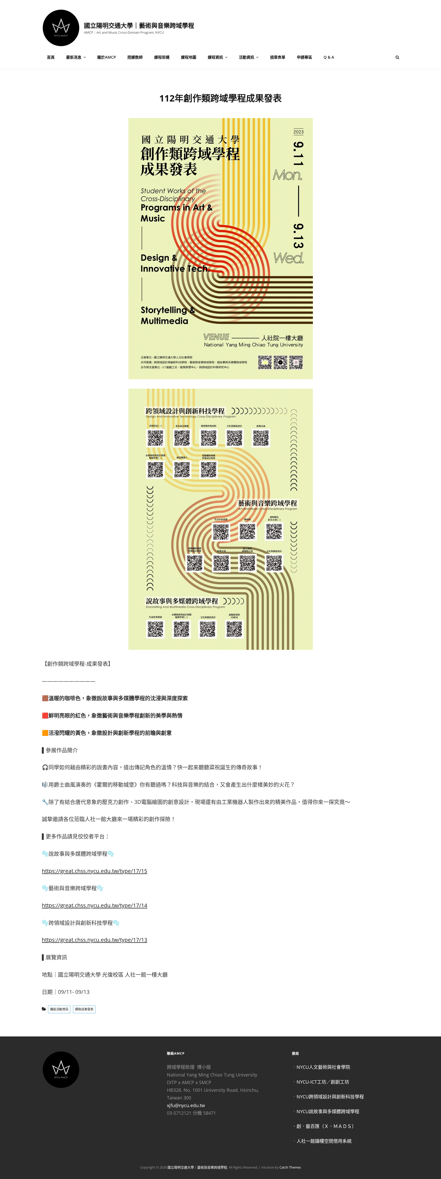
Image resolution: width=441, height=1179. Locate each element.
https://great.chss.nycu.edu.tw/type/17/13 (94, 939)
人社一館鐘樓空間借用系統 (324, 1141)
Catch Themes (290, 1167)
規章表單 (277, 57)
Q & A (329, 57)
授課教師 (135, 57)
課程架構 (161, 57)
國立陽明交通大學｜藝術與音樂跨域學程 (139, 25)
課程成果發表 (84, 1009)
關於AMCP (106, 57)
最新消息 (73, 57)
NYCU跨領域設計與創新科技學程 (330, 1097)
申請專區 (304, 57)
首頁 (51, 57)
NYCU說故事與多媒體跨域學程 (328, 1111)
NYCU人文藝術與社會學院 (323, 1067)
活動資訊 (246, 57)
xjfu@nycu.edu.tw (186, 1105)
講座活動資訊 (59, 1009)
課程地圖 (188, 57)
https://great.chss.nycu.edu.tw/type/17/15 (94, 870)
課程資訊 (215, 57)
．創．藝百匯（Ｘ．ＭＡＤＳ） (324, 1126)
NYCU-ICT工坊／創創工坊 (323, 1082)
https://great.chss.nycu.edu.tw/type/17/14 (94, 905)
